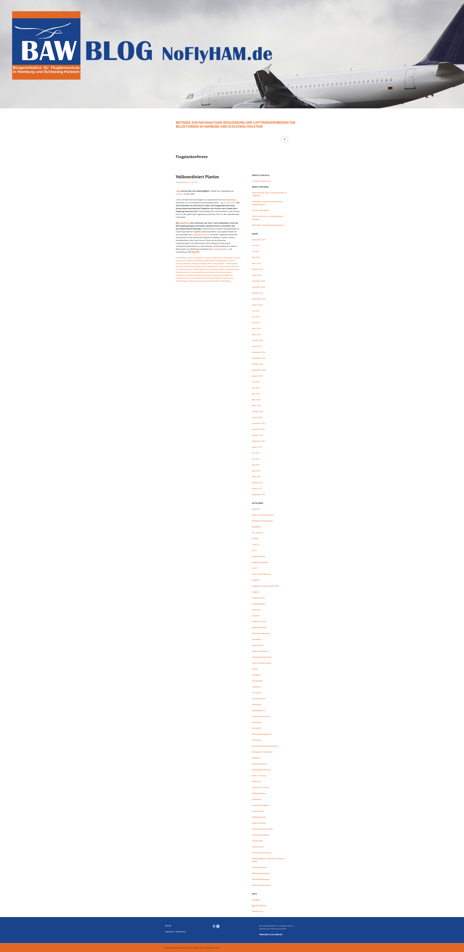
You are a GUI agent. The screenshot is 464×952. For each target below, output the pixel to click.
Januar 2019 (257, 346)
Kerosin (255, 669)
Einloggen (256, 899)
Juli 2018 (255, 382)
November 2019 (258, 287)
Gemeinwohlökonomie (261, 633)
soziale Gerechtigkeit (260, 805)
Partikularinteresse (222, 261)
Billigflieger (256, 526)
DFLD (254, 550)
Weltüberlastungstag (260, 879)
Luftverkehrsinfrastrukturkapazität (188, 275)
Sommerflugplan (182, 281)
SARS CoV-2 (256, 781)
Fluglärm (208, 258)
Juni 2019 (256, 316)
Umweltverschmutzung (261, 852)
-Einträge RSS (259, 905)
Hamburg (211, 272)
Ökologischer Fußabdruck (262, 752)
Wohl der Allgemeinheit (215, 263)
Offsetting (256, 740)
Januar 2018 (257, 417)
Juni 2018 (256, 388)
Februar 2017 (257, 482)
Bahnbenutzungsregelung (262, 521)
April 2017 (256, 470)
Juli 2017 (255, 453)
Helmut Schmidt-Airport (261, 663)
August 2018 (257, 376)
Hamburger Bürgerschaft (262, 657)
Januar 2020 (257, 275)
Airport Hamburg (182, 266)
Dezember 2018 (258, 352)
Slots (178, 191)
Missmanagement (226, 275)
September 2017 (259, 441)
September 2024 (259, 239)
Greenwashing (257, 645)
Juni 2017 (256, 459)
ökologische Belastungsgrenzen (265, 746)
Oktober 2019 (257, 293)
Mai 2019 (256, 322)
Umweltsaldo (257, 841)
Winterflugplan (225, 281)
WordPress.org (257, 911)
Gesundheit (228, 258)
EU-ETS (255, 568)
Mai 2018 (256, 393)
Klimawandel (257, 681)
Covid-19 (255, 544)
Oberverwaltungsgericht (262, 734)
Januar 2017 (257, 488)
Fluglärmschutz (217, 258)
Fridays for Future (259, 621)
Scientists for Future (260, 787)
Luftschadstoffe (259, 698)
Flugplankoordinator (221, 249)
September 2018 (259, 370)
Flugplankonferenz (232, 269)
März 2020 (256, 263)
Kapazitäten (184, 223)
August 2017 (257, 447)
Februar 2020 (257, 269)
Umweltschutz (258, 846)
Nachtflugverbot (209, 261)
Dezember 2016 (258, 494)
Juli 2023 (255, 245)
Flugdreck (256, 580)
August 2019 (257, 305)
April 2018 (256, 399)
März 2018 (256, 405)
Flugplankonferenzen (200, 234)
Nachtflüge (199, 261)
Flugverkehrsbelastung (199, 272)
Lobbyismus (190, 261)
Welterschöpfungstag (260, 873)
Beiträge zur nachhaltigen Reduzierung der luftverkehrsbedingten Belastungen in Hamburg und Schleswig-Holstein (235, 124)
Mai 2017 (256, 465)
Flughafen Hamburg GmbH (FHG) (265, 586)
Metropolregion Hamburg (210, 275)
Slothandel (187, 263)
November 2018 (258, 358)
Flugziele (255, 615)
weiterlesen (193, 252)
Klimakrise (256, 675)
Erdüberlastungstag (260, 562)
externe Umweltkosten (196, 258)
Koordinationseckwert (223, 272)
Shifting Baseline (259, 793)
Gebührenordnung (259, 627)
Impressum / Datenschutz (175, 931)
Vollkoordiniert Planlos (197, 176)
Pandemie (256, 758)
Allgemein (256, 509)
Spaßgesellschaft (259, 817)
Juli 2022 (255, 251)
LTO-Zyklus (256, 692)
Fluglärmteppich (258, 603)
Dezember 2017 (258, 423)
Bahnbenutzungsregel (196, 266)
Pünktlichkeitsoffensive (261, 769)
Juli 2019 (255, 310)
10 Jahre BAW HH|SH (260, 210)
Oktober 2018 (257, 364)
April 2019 (256, 328)
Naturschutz (257, 722)
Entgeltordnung (258, 556)
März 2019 (256, 334)
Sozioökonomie (258, 811)
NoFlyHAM (209, 278)
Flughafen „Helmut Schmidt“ (208, 269)
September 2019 (259, 299)
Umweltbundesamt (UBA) (262, 829)
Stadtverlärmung (259, 823)
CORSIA (255, 538)
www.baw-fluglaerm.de (261, 181)
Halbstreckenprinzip (260, 651)
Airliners (180, 194)
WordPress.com (213, 947)
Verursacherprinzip (259, 867)
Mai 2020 (256, 257)
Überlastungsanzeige (196, 281)
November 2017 (258, 429)
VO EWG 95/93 (230, 202)
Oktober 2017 (257, 435)
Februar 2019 (257, 340)
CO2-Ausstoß (257, 532)
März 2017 (256, 476)
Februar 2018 (257, 411)
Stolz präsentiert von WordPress (178, 947)
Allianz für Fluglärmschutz (263, 515)
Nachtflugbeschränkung (184, 278)
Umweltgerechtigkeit (198, 263)
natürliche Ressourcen (261, 716)
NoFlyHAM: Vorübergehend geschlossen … (269, 225)
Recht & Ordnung (259, 775)
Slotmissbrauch (227, 278)
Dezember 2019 (258, 281)
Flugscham (256, 609)
